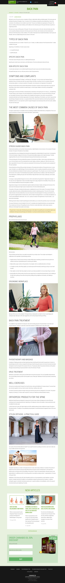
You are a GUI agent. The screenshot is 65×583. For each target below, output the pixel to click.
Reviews (18, 569)
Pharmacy (13, 569)
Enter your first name (13, 543)
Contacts (36, 571)
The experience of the (26, 569)
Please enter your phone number (15, 550)
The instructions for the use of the (39, 569)
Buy (20, 559)
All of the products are (32, 531)
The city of (50, 569)
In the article (29, 571)
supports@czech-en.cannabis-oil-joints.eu (32, 576)
